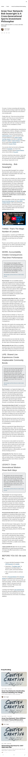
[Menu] (26, 1)
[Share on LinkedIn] (9, 33)
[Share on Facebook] (2, 33)
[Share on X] (4, 33)
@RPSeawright (9, 564)
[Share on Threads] (7, 33)
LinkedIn (17, 564)
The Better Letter (16, 566)
